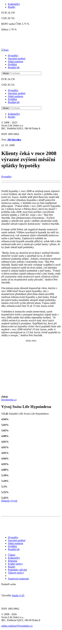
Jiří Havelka (14, 139)
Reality (11, 7)
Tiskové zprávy (16, 572)
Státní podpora (15, 61)
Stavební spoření (16, 58)
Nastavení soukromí (18, 578)
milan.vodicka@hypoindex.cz (17, 625)
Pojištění (12, 64)
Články (12, 554)
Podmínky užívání (17, 569)
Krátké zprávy (15, 563)
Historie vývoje (9, 500)
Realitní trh (14, 67)
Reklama (12, 560)
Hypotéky (13, 55)
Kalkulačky (14, 4)
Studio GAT (18, 595)
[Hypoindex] (5, 49)
